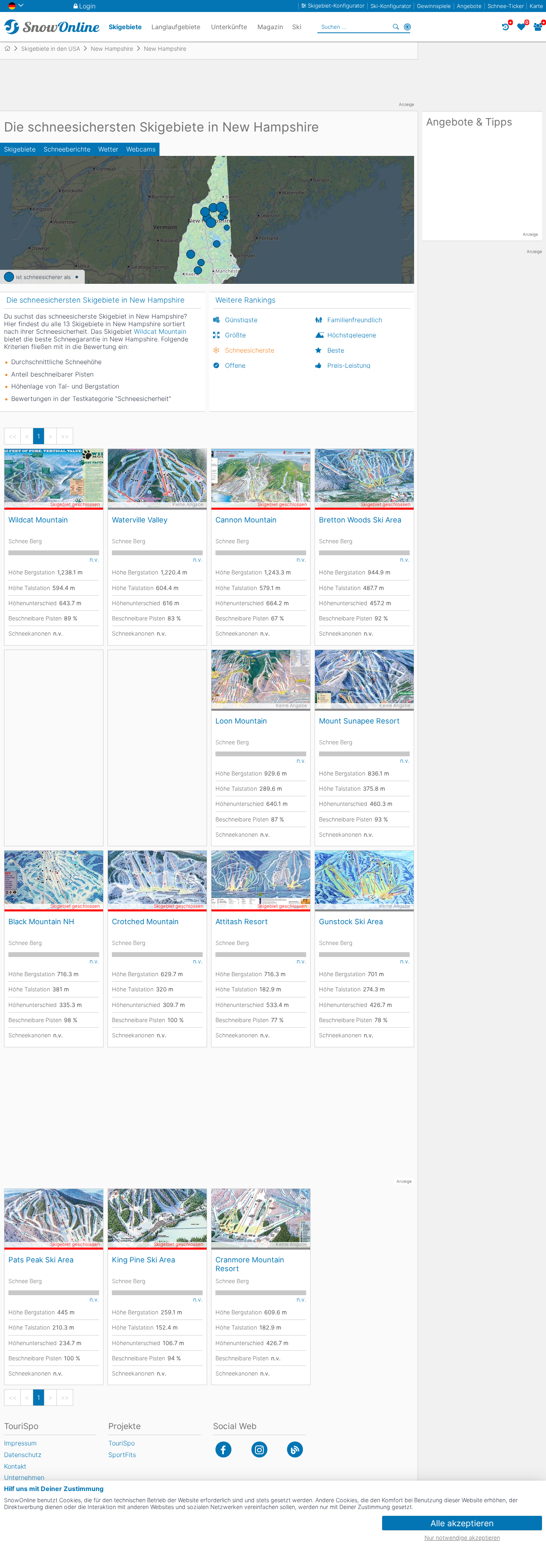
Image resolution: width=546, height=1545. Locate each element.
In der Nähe (407, 27)
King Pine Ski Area (143, 1259)
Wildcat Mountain (38, 519)
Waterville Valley (139, 519)
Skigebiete (20, 149)
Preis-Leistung (349, 365)
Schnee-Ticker (506, 6)
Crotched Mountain (145, 921)
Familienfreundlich (354, 320)
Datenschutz (22, 1455)
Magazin (270, 27)
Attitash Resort (241, 921)
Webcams (140, 149)
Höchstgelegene (351, 335)
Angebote (469, 6)
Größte (235, 335)
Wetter (108, 149)
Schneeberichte (67, 149)
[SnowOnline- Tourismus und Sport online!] (10, 48)
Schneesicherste (249, 350)
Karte (536, 6)
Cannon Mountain (246, 519)
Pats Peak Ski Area (41, 1259)
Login (87, 6)
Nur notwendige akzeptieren (462, 1537)
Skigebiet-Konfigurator (336, 6)
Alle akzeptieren (462, 1523)
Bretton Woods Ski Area (360, 519)
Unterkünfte (229, 27)
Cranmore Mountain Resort (249, 1264)
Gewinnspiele (434, 6)
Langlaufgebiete (175, 27)
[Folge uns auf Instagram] (259, 1449)
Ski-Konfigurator (391, 6)
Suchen (396, 27)
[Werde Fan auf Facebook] (223, 1449)
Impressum (20, 1443)
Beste (335, 350)
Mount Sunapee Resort (359, 720)
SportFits (122, 1455)
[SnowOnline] (52, 27)
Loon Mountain (241, 720)
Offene (235, 365)
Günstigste (241, 320)
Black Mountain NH (41, 921)
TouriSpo (121, 1443)
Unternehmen (24, 1477)
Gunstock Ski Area (351, 921)
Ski (296, 27)
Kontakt (15, 1466)
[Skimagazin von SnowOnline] (295, 1449)
